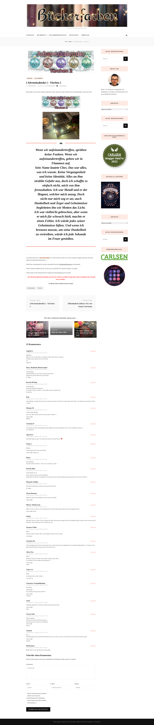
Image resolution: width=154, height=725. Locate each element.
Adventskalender (31, 288)
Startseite (30, 35)
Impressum (85, 35)
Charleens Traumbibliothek (35, 583)
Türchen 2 (40, 288)
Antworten (93, 351)
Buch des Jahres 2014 (59, 332)
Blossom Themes (82, 722)
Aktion (29, 78)
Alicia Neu (29, 552)
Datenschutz (74, 35)
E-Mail (52, 684)
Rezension (37, 330)
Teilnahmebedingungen (58, 35)
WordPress (97, 722)
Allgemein (39, 78)
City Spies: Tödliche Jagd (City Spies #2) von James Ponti (84, 333)
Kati (27, 397)
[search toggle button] (126, 35)
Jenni (28, 601)
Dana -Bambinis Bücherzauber (37, 367)
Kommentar (29, 664)
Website (76, 684)
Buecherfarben (32, 86)
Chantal (29, 631)
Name (28, 684)
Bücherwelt (41, 35)
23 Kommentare (63, 86)
